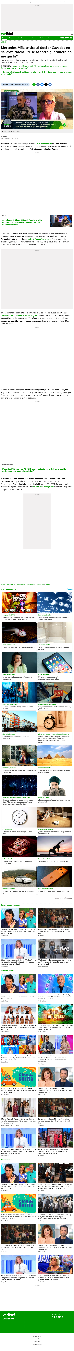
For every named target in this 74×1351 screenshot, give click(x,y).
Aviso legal (37, 1341)
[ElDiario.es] (66, 38)
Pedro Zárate (41, 1064)
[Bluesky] (42, 84)
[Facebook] (38, 84)
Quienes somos (37, 1336)
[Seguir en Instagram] (56, 1317)
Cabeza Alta (59, 2)
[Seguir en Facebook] (54, 1317)
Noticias (4, 38)
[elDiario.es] (8, 1318)
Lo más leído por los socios (10, 905)
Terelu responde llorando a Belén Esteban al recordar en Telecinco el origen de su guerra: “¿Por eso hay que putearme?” (53, 1278)
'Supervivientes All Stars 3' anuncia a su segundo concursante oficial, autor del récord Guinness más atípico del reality (55, 1027)
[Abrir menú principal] (72, 34)
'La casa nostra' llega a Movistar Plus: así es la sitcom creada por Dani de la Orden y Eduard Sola (54, 931)
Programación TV (14, 38)
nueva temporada (44, 143)
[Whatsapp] (34, 84)
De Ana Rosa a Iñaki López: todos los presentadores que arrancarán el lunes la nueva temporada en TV (55, 1090)
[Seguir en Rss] (62, 1317)
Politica (48, 584)
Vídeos (50, 38)
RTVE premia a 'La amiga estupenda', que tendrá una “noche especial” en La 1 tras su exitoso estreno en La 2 (55, 962)
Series (44, 38)
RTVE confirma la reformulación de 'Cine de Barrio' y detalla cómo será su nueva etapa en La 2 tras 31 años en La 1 (18, 1090)
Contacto (37, 1339)
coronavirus (40, 584)
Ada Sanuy (41, 935)
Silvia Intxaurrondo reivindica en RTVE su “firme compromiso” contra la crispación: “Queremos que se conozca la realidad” (18, 962)
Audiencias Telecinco (16, 2)
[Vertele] (9, 1314)
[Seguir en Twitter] (52, 1317)
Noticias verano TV (25, 2)
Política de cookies (37, 1344)
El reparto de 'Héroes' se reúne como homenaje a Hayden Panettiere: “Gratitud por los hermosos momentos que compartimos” (55, 1217)
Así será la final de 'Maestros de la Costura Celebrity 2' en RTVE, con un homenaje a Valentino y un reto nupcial (53, 1151)
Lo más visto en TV (35, 38)
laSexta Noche (21, 584)
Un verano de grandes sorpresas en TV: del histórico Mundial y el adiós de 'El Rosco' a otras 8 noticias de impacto (18, 1058)
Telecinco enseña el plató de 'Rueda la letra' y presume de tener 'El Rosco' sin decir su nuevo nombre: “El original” (54, 997)
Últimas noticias (6, 1160)
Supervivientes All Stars (34, 2)
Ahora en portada (7, 970)
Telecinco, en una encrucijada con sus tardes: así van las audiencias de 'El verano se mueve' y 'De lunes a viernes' (18, 931)
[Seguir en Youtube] (59, 1317)
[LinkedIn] (50, 84)
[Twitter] (46, 84)
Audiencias (24, 38)
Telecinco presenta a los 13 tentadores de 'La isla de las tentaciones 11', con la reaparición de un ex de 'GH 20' (18, 1027)
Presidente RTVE (65, 2)
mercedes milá (11, 584)
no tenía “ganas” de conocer (39, 239)
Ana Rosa (72, 2)
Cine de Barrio (42, 2)
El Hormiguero (31, 584)
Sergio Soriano (5, 966)
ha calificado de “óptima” (43, 487)
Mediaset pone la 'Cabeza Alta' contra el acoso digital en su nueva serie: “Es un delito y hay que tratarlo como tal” (18, 1121)
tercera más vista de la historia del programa (19, 315)
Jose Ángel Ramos (43, 966)
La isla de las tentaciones (51, 2)
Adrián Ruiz (4, 935)
